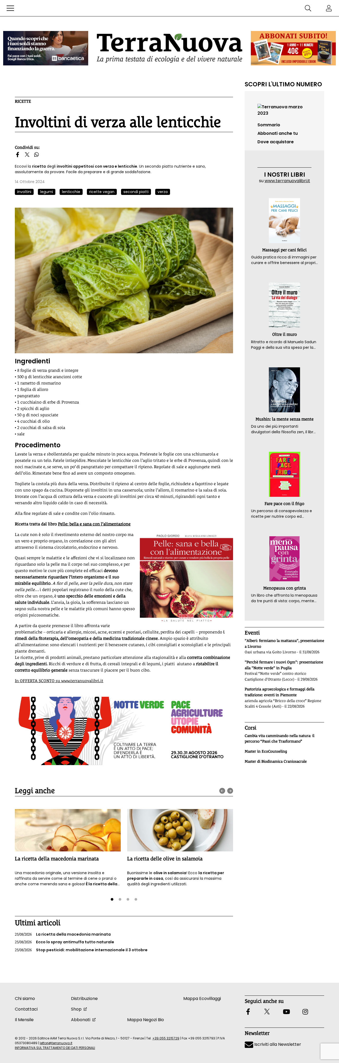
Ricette (23, 101)
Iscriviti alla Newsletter (277, 1044)
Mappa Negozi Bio (145, 1020)
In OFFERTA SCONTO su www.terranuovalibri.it (59, 680)
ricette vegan (101, 191)
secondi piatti (136, 191)
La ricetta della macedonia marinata (57, 858)
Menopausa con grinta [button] (284, 588)
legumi (46, 191)
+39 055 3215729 (165, 1038)
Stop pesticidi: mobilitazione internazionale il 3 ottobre (81, 950)
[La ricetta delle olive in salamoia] (180, 830)
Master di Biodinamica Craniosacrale (276, 761)
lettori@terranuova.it (56, 1043)
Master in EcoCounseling (266, 751)
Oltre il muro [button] (284, 334)
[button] (10, 8)
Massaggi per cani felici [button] (284, 249)
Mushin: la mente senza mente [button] (285, 419)
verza (163, 191)
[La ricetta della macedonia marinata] (68, 830)
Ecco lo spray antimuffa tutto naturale (64, 942)
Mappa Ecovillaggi (202, 998)
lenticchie (71, 191)
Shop (76, 1009)
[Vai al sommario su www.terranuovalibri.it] (284, 110)
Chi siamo (25, 998)
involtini (24, 191)
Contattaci (26, 1009)
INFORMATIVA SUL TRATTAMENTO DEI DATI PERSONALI (55, 1048)
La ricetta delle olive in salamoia (165, 858)
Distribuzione (84, 998)
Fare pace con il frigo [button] (284, 503)
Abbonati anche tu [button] (277, 133)
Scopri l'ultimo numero (283, 84)
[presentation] (222, 791)
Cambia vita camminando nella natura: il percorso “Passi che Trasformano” (279, 739)
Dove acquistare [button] (275, 142)
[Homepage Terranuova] (169, 48)
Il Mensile (24, 1020)
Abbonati (80, 1020)
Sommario (268, 125)
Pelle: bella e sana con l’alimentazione (94, 523)
